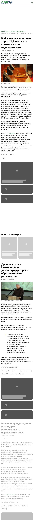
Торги (3, 158)
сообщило (12, 133)
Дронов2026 (5, 373)
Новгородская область (17, 373)
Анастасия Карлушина (11, 367)
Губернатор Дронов (19, 370)
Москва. (4, 54)
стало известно (11, 512)
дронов (29, 370)
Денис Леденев (9, 154)
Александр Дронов (7, 370)
